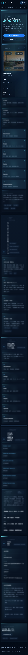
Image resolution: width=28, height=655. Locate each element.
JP (22, 2)
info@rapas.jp (7, 634)
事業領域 (3, 7)
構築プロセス (11, 7)
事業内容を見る (14, 39)
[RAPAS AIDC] (10, 2)
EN (25, 2)
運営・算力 (19, 7)
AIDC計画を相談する (14, 35)
